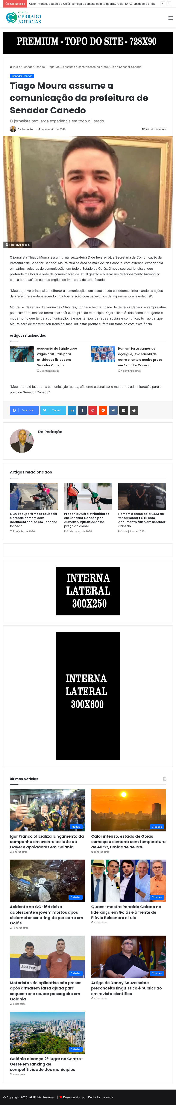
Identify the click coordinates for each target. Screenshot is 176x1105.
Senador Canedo (34, 66)
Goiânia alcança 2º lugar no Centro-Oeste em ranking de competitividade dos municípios (46, 1064)
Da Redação (25, 129)
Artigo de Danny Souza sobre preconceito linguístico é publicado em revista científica (126, 988)
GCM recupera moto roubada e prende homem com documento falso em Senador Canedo (33, 520)
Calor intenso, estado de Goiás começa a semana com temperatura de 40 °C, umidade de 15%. (92, 3)
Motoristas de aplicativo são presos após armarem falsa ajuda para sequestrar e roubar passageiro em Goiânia (45, 991)
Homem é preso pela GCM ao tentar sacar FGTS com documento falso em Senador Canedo (141, 520)
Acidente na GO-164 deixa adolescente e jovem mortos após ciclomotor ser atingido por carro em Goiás (46, 915)
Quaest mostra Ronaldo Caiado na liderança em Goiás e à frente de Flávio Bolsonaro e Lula (126, 912)
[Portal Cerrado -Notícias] (23, 17)
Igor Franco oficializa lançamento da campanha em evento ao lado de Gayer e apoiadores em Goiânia (47, 842)
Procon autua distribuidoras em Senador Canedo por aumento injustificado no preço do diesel (86, 520)
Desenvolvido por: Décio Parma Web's (88, 1097)
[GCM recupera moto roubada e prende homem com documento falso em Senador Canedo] (34, 496)
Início (16, 66)
